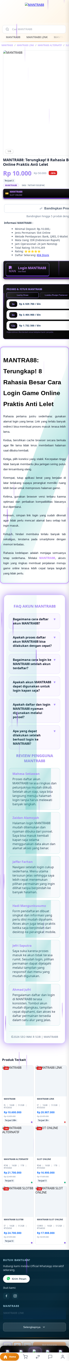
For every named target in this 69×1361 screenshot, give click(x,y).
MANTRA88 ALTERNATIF (50, 45)
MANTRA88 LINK (37, 37)
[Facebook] (6, 1296)
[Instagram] (15, 1296)
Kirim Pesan (19, 1279)
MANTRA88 (13, 37)
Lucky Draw (23, 295)
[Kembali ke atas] (62, 1335)
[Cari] (7, 29)
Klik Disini (43, 255)
